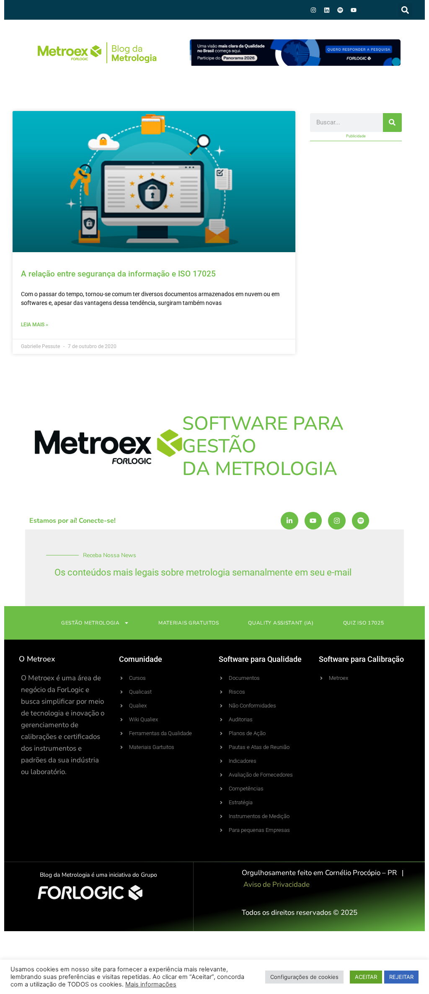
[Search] (392, 122)
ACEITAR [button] (366, 976)
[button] (405, 10)
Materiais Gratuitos (188, 623)
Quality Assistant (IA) (280, 623)
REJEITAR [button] (401, 976)
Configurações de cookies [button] (304, 976)
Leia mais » (34, 325)
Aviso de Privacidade (276, 884)
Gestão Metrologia (90, 623)
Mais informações (150, 984)
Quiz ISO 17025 (363, 623)
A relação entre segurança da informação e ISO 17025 (118, 274)
